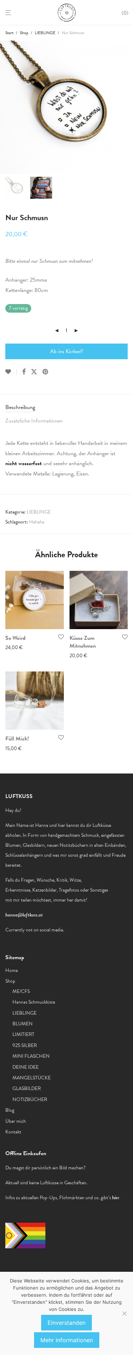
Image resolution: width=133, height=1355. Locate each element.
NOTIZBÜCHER (29, 1099)
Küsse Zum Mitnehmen (83, 642)
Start (9, 33)
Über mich (15, 1121)
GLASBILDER (26, 1088)
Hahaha (36, 522)
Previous (7, 107)
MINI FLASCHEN (31, 1056)
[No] (124, 1313)
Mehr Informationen (66, 1340)
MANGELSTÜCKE (31, 1078)
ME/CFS (21, 991)
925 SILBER (24, 1045)
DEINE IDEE (25, 1067)
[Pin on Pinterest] (46, 372)
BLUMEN (22, 1023)
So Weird (15, 638)
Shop (24, 33)
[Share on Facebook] (24, 372)
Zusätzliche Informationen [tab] (34, 420)
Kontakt (13, 1132)
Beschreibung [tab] (20, 407)
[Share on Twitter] (34, 372)
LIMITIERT (23, 1034)
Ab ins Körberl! (66, 351)
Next (126, 107)
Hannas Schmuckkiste (33, 1002)
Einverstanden (66, 1322)
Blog (9, 1110)
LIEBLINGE (45, 33)
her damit (76, 900)
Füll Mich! (17, 738)
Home (11, 970)
